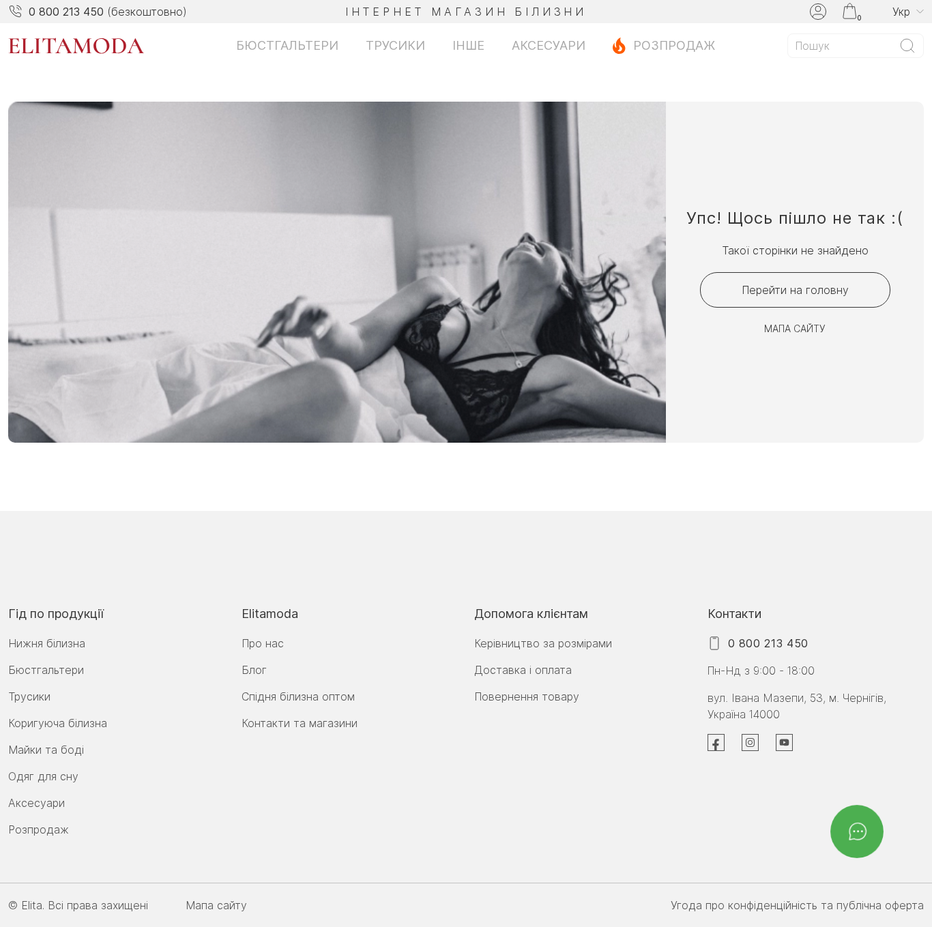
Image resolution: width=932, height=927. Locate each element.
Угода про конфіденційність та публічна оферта (797, 905)
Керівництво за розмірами (543, 643)
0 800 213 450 (66, 11)
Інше (468, 45)
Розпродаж (674, 45)
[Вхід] (818, 11)
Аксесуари (548, 45)
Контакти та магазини (300, 723)
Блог (254, 670)
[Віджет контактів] (857, 831)
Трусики (395, 45)
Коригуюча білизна (57, 723)
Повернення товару (526, 696)
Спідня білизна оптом (298, 696)
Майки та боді (46, 749)
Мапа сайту (795, 328)
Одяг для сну (43, 776)
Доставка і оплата (523, 670)
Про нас (263, 643)
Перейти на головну (795, 290)
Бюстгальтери (287, 45)
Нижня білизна (46, 643)
